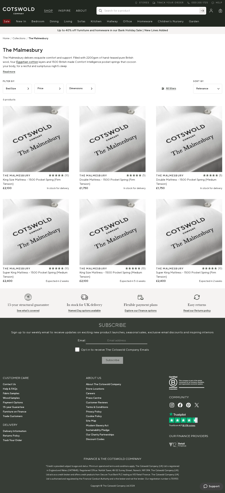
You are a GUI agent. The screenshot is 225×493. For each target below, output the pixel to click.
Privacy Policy (93, 411)
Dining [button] (54, 21)
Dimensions (76, 88)
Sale (7, 21)
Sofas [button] (81, 21)
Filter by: (9, 81)
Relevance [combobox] (202, 88)
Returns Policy (11, 435)
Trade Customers (12, 416)
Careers (90, 393)
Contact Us (9, 384)
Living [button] (68, 21)
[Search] (202, 11)
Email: (82, 340)
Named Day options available (84, 310)
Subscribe (112, 360)
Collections (18, 38)
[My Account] (211, 11)
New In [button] (21, 21)
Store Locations (95, 389)
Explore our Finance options (141, 310)
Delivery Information (14, 431)
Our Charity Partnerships (100, 434)
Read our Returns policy (197, 310)
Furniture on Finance (14, 411)
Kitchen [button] (96, 21)
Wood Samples (11, 398)
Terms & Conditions (97, 407)
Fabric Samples (11, 393)
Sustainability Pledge (98, 430)
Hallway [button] (112, 21)
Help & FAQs (10, 389)
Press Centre (93, 398)
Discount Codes (95, 439)
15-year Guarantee (13, 407)
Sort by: (198, 81)
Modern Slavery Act (97, 425)
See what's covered (28, 310)
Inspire (64, 10)
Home (6, 38)
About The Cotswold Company (103, 384)
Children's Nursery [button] (171, 21)
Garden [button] (194, 21)
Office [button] (127, 21)
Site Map (91, 420)
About (81, 10)
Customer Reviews (97, 402)
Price (40, 88)
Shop (48, 10)
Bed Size (11, 88)
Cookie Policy (94, 416)
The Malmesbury (38, 38)
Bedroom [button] (37, 21)
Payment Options (13, 402)
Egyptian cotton (27, 62)
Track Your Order (12, 440)
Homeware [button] (145, 21)
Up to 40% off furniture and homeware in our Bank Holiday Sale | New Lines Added (112, 30)
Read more (9, 71)
